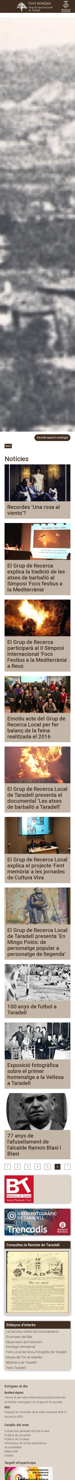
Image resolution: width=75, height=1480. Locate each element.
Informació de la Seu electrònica (25, 1443)
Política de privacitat (18, 1435)
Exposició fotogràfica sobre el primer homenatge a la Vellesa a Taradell (35, 1074)
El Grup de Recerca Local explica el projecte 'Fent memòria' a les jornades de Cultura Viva (37, 868)
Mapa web (11, 1451)
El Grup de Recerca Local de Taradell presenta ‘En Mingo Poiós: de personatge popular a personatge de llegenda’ (37, 942)
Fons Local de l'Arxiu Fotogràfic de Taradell (36, 1352)
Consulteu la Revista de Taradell (33, 1245)
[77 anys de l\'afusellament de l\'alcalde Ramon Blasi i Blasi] (37, 1111)
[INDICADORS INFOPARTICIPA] (29, 1476)
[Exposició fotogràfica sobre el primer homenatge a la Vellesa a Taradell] (37, 1040)
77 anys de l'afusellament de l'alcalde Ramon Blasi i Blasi (34, 1145)
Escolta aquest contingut (52, 437)
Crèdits (9, 1455)
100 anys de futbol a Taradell (32, 1009)
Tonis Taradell (16, 1368)
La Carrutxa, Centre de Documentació (32, 1331)
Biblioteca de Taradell (21, 1362)
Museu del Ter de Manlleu (24, 1357)
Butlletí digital (14, 1392)
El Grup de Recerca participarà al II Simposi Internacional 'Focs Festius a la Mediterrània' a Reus (37, 654)
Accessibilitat (13, 1447)
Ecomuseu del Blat (19, 1337)
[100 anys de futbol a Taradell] (37, 982)
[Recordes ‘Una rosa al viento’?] (37, 482)
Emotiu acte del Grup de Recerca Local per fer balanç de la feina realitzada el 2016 (36, 727)
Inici (8, 446)
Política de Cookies (17, 1439)
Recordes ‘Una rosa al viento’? (33, 510)
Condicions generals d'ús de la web (27, 1431)
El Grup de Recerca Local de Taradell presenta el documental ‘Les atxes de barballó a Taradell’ (37, 798)
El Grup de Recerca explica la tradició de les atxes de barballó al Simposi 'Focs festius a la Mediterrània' (36, 577)
